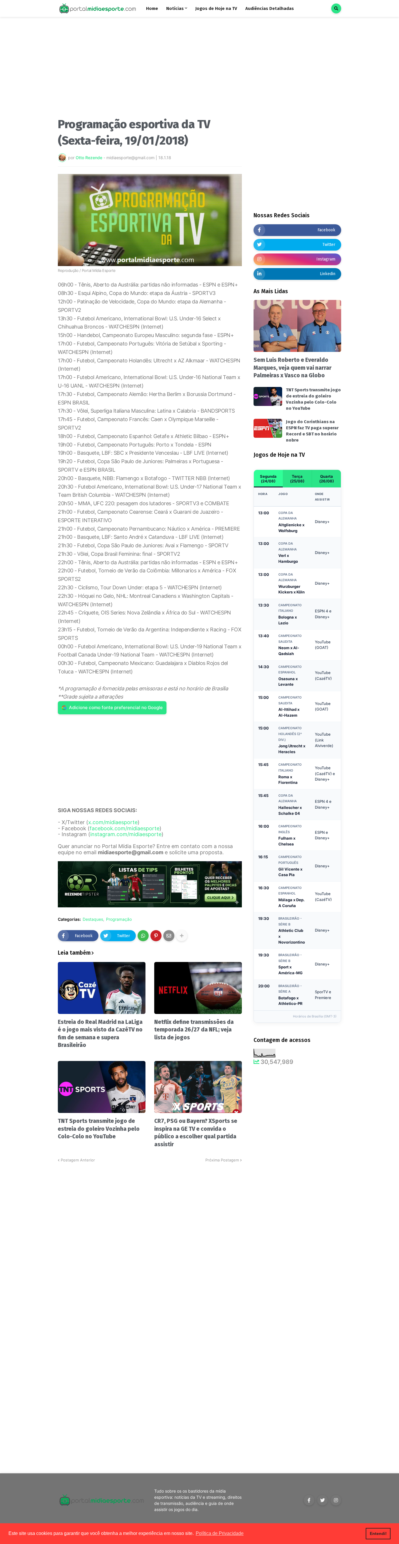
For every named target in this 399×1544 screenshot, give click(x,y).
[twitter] (322, 1500)
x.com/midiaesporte (113, 822)
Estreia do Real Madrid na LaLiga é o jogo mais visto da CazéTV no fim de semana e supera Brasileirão (100, 1034)
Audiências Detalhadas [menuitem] (269, 8)
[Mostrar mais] (181, 935)
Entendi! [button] (378, 1533)
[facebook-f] (309, 1500)
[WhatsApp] (143, 935)
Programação (119, 919)
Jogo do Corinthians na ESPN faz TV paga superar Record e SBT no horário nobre (312, 431)
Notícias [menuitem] (175, 8)
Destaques (93, 919)
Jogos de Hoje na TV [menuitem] (216, 8)
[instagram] (336, 1500)
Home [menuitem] (152, 8)
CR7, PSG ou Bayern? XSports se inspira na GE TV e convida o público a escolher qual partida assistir (195, 1133)
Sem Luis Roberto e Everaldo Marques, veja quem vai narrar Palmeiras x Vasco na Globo (293, 368)
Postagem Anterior (78, 1160)
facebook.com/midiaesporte (124, 828)
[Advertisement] (150, 69)
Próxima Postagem (222, 1160)
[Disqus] (150, 1236)
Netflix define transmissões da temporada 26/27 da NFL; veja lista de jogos (194, 1030)
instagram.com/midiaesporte (126, 834)
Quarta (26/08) (326, 478)
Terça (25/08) (297, 478)
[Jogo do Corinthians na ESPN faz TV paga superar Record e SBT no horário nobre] (268, 428)
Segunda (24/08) (268, 478)
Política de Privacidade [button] (220, 1533)
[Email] (168, 935)
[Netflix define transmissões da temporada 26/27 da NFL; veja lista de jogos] (198, 988)
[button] (336, 8)
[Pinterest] (156, 935)
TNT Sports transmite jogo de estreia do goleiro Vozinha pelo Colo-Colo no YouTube (99, 1129)
